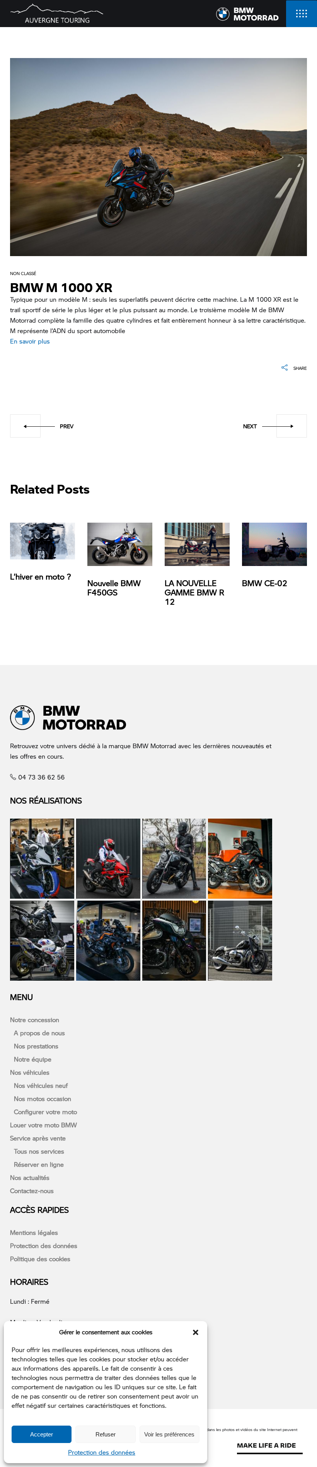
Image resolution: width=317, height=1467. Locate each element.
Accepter (41, 1434)
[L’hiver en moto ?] (42, 541)
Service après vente (38, 1138)
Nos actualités (29, 1177)
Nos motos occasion (42, 1098)
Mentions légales (34, 1232)
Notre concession (34, 1019)
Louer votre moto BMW (43, 1124)
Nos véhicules (29, 1072)
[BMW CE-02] (274, 544)
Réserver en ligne (39, 1164)
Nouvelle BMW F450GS (114, 587)
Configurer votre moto (45, 1111)
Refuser (105, 1434)
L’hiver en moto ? (40, 576)
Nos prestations (36, 1045)
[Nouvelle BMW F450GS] (119, 544)
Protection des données (101, 1452)
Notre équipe (32, 1059)
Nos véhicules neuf (41, 1085)
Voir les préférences (169, 1434)
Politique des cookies (40, 1258)
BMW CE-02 (264, 583)
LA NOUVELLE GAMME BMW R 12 (194, 592)
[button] (195, 1332)
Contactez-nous (32, 1190)
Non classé (23, 273)
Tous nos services (39, 1151)
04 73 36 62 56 (41, 777)
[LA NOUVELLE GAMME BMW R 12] (197, 544)
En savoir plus (30, 341)
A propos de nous (39, 1032)
